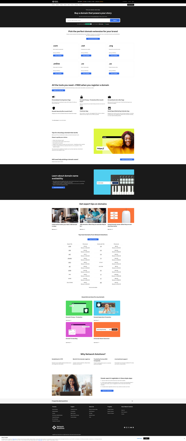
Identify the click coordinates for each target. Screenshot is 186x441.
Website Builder (55, 411)
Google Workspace (55, 417)
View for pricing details (93, 287)
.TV (101, 258)
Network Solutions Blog (93, 409)
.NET (69, 254)
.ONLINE (70, 258)
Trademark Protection (56, 421)
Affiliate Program (111, 409)
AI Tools (72, 4)
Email (69, 4)
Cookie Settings (73, 417)
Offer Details (56, 120)
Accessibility (73, 411)
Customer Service (74, 409)
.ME (101, 282)
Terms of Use (62, 434)
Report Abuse (73, 413)
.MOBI (69, 270)
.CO (101, 250)
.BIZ (70, 266)
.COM (69, 246)
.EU (101, 270)
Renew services (130, 4)
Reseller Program (111, 411)
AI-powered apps (95, 16)
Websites (57, 4)
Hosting (61, 4)
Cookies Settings (139, 438)
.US (101, 246)
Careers (122, 414)
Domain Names (55, 409)
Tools (90, 417)
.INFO (69, 262)
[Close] (184, 438)
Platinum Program (111, 413)
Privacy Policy (57, 434)
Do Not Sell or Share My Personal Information (73, 434)
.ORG (69, 250)
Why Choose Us (124, 412)
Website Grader (92, 415)
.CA (101, 254)
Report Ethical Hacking (75, 415)
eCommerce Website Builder (57, 415)
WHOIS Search (91, 411)
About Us (123, 410)
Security (65, 4)
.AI (100, 274)
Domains (53, 4)
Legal (53, 434)
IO (100, 278)
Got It (146, 438)
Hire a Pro (80, 4)
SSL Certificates (55, 419)
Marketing (76, 4)
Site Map (90, 413)
